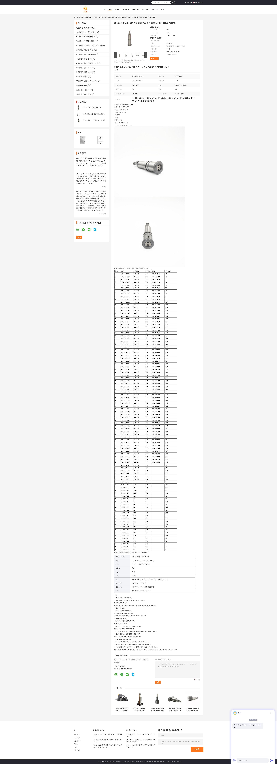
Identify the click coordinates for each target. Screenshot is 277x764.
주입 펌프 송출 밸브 (83, 59)
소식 (162, 9)
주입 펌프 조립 (82, 85)
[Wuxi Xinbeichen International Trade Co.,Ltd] (85, 9)
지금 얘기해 (188, 2)
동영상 (117, 9)
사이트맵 (77, 750)
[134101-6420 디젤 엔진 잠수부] (78, 107)
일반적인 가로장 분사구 (85, 32)
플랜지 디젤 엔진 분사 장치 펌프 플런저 (129, 650)
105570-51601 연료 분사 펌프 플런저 (94, 120)
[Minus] (271, 713)
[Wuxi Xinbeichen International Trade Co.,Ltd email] (79, 230)
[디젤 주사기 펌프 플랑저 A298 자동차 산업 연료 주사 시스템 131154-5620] (192, 698)
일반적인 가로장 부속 (84, 28)
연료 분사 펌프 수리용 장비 (86, 81)
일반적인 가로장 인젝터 (85, 41)
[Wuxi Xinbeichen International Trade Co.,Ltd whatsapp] (84, 230)
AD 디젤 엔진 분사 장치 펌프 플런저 (167, 650)
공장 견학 (135, 9)
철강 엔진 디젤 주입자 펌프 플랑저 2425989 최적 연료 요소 (139, 709)
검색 (173, 2)
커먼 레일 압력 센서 (83, 68)
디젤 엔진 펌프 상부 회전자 (86, 63)
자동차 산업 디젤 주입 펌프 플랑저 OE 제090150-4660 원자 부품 (174, 709)
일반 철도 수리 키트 (83, 94)
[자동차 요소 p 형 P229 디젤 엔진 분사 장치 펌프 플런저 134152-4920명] (129, 39)
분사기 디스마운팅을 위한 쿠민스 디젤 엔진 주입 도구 (141, 746)
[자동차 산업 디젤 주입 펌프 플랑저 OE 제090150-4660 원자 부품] (175, 698)
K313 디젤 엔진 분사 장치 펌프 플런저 (94, 114)
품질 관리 (145, 9)
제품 (110, 9)
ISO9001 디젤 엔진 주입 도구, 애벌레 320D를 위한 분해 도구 (141, 741)
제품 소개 (80, 17)
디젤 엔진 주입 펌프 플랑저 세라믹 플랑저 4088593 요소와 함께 (157, 709)
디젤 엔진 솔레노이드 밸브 (86, 54)
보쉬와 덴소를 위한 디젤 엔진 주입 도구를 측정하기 (141, 735)
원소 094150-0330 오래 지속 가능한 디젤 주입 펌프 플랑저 (122, 709)
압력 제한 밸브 (82, 76)
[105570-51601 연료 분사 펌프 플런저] (78, 120)
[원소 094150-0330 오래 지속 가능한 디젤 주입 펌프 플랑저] (122, 698)
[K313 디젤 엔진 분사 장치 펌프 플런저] (78, 113)
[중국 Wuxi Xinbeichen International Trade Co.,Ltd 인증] (82, 140)
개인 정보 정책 (101, 761)
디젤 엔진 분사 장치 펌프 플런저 (96, 17)
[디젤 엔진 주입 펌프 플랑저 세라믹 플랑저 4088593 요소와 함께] (157, 698)
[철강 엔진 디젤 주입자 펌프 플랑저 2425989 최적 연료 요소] (139, 698)
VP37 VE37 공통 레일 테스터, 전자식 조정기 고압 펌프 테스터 (108, 746)
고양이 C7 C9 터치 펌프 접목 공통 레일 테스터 (108, 741)
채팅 (152, 58)
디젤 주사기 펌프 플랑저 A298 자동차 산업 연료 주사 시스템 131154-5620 (192, 709)
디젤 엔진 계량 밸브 (83, 72)
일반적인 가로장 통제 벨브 (86, 37)
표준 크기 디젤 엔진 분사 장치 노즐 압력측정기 (108, 735)
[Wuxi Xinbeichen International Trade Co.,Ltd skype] (96, 230)
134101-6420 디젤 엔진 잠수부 (92, 107)
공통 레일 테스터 (82, 90)
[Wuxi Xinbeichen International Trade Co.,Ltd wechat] (90, 230)
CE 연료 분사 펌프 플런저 (149, 650)
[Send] (271, 760)
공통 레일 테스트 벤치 (84, 50)
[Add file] (234, 760)
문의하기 (155, 9)
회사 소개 (126, 9)
